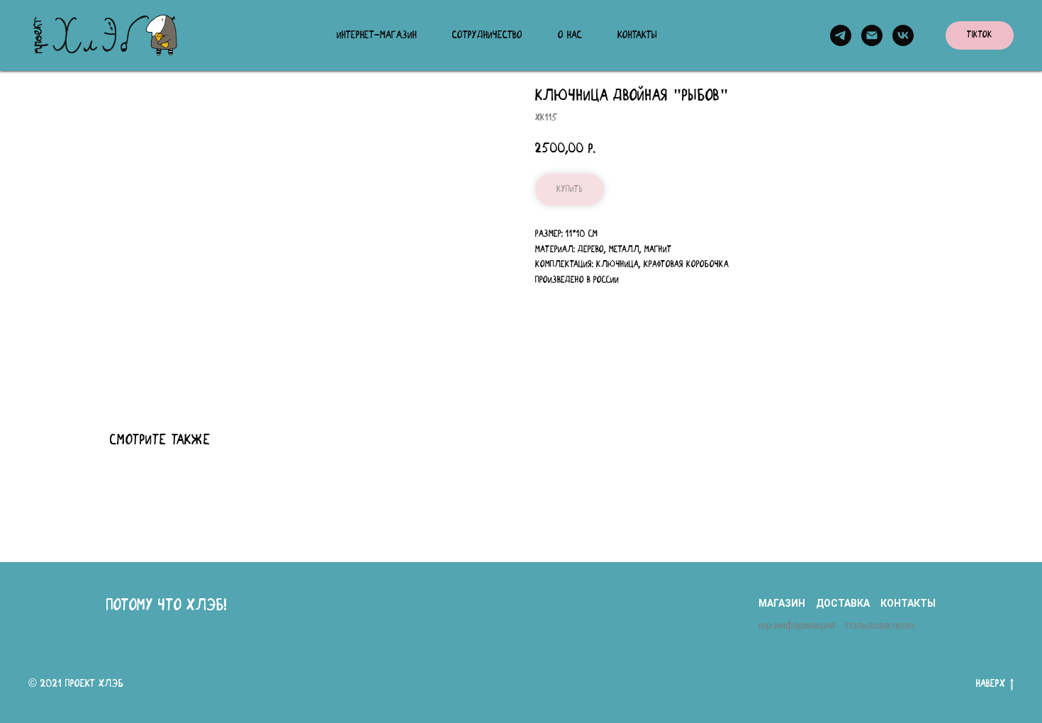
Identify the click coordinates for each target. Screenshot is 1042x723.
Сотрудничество (487, 35)
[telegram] (840, 35)
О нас (570, 35)
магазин (781, 603)
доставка (843, 603)
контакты (908, 603)
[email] (872, 35)
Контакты (637, 35)
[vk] (903, 35)
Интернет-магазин (377, 35)
